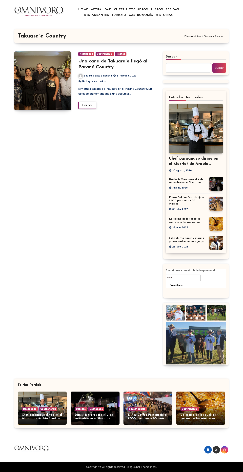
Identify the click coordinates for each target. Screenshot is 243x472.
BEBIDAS (172, 9)
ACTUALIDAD (101, 9)
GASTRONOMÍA (141, 15)
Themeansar (148, 467)
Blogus (131, 467)
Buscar (171, 56)
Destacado (29, 409)
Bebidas (81, 409)
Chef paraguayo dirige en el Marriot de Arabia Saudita (193, 164)
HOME (83, 9)
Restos (121, 54)
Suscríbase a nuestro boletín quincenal (190, 270)
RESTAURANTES (96, 15)
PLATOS (156, 9)
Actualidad (86, 54)
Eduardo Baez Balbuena (98, 75)
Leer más (87, 105)
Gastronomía (105, 54)
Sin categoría (137, 409)
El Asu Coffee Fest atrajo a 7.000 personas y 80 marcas (186, 200)
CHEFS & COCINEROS (131, 9)
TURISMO (119, 15)
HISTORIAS (164, 15)
